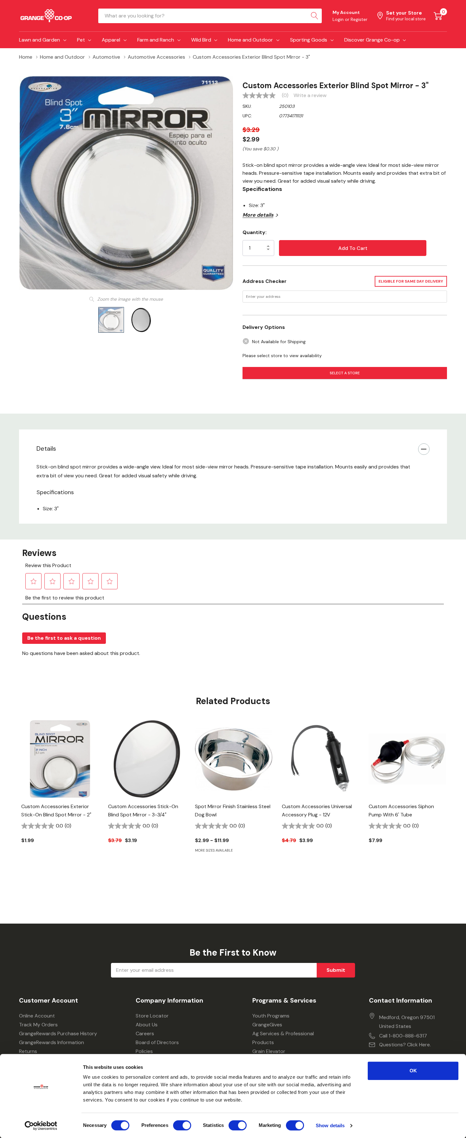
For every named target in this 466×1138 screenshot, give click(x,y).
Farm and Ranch (155, 39)
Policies (144, 1051)
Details (46, 448)
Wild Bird (201, 39)
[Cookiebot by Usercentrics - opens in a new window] (41, 1125)
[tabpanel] (59, 792)
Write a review (310, 95)
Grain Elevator (268, 1051)
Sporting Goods (308, 39)
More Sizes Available (214, 850)
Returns (28, 1051)
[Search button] (314, 16)
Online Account (37, 1015)
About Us (147, 1024)
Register (359, 19)
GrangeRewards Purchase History (58, 1033)
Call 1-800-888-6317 (403, 1035)
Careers (145, 1033)
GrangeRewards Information (51, 1042)
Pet (81, 39)
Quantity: (255, 232)
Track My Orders (38, 1024)
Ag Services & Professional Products (283, 1038)
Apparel (111, 39)
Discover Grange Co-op (372, 39)
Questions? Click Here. (405, 1044)
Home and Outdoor (250, 39)
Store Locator (152, 1015)
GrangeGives (267, 1024)
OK (413, 1070)
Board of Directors (157, 1042)
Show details (330, 1125)
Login (339, 19)
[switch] (182, 1125)
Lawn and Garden (39, 39)
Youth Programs (270, 1015)
